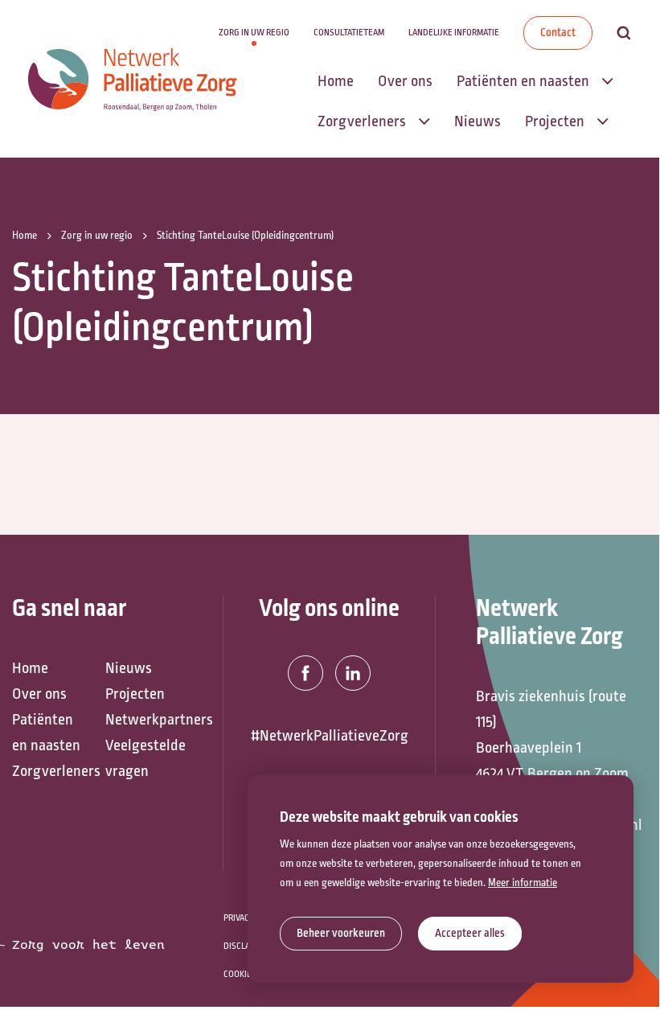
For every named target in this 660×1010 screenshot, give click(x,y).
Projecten (135, 694)
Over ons (39, 694)
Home (30, 668)
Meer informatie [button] (522, 883)
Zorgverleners (50, 771)
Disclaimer (246, 946)
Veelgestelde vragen (143, 758)
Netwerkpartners (143, 719)
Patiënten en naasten (46, 732)
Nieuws (128, 668)
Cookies (239, 974)
